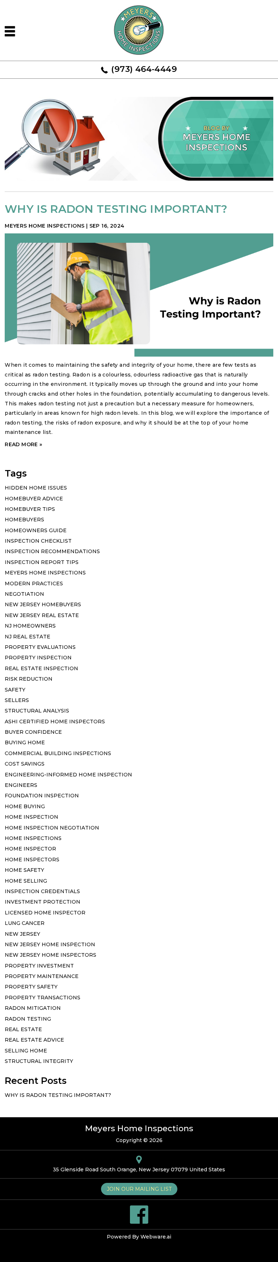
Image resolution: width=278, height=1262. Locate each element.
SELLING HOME (26, 1050)
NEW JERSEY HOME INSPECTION (50, 944)
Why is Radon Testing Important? (116, 209)
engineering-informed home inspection (68, 774)
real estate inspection (41, 668)
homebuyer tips (30, 509)
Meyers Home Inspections (45, 572)
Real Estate (23, 1029)
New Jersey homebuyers (43, 604)
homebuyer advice (34, 498)
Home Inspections (33, 838)
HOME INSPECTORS (32, 859)
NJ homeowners (30, 626)
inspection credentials (42, 891)
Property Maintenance (42, 976)
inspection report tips (42, 562)
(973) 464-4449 (144, 69)
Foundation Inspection (42, 795)
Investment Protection (42, 902)
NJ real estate (27, 636)
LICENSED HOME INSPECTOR (45, 912)
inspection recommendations (52, 551)
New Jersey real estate (42, 615)
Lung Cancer (25, 923)
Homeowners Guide (36, 530)
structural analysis (37, 710)
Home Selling (26, 881)
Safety (15, 689)
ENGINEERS (21, 785)
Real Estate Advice (34, 1040)
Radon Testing (28, 1019)
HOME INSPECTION (31, 817)
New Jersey (22, 934)
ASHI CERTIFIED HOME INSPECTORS (55, 721)
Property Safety (31, 986)
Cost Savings (25, 764)
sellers (17, 700)
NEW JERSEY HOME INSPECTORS (50, 955)
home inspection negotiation (52, 827)
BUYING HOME (25, 742)
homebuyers (24, 519)
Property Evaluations (40, 647)
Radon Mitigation (33, 1008)
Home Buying (25, 806)
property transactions (42, 997)
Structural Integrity (39, 1061)
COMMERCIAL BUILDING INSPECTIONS (58, 753)
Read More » (23, 444)
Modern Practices (34, 583)
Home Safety (24, 870)
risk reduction (28, 679)
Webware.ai (155, 1236)
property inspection (38, 657)
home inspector (30, 848)
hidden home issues (36, 487)
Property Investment (39, 965)
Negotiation (24, 594)
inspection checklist (38, 541)
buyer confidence (33, 732)
